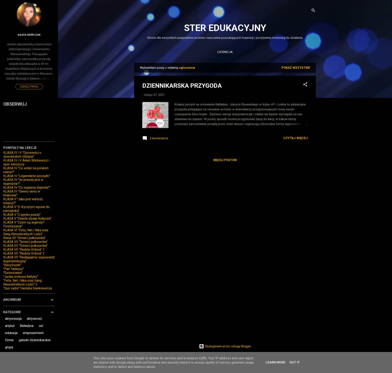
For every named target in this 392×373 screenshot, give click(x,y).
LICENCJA (225, 52)
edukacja (11, 333)
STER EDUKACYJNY (225, 27)
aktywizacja (13, 319)
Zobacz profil (29, 86)
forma (9, 340)
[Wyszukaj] (313, 11)
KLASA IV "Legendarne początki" (26, 176)
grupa (9, 347)
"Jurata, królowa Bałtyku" (20, 277)
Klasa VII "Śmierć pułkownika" (24, 238)
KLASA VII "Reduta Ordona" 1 (24, 249)
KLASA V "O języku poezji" (22, 215)
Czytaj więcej (295, 138)
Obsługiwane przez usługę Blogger (227, 346)
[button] (305, 85)
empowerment (33, 333)
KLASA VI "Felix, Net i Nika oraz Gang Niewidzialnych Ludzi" (25, 232)
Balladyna (26, 326)
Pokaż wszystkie (296, 68)
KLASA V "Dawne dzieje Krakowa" (27, 218)
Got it (295, 362)
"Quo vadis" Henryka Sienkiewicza (27, 288)
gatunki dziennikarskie (35, 340)
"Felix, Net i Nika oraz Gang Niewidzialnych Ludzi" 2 (22, 282)
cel (41, 326)
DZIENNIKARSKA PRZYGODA (182, 85)
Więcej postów (225, 160)
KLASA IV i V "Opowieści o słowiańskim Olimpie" (22, 154)
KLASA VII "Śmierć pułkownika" (25, 242)
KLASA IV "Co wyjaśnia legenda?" (27, 187)
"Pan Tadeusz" (13, 269)
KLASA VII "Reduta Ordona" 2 (24, 253)
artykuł (9, 326)
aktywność (34, 319)
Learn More (275, 362)
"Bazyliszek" (12, 265)
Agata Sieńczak (29, 34)
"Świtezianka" (12, 273)
